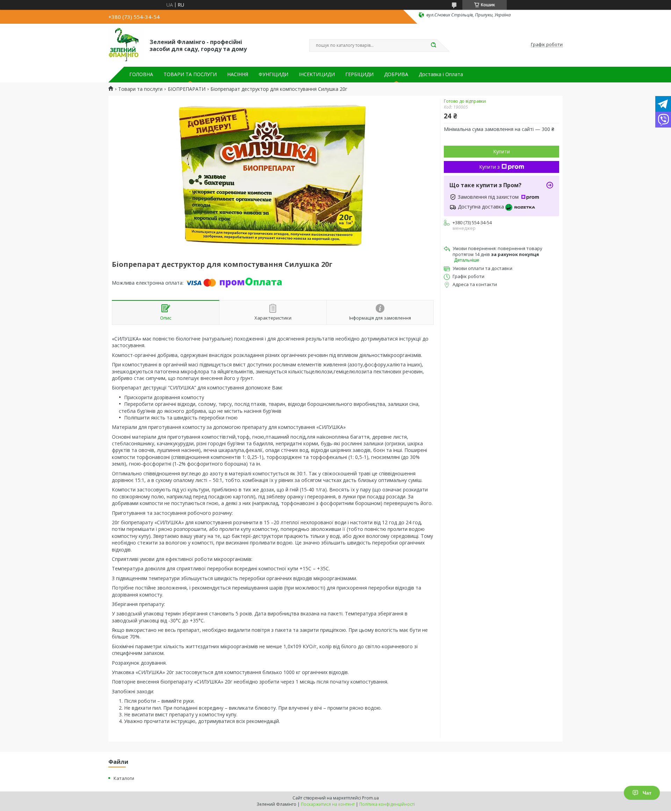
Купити (501, 151)
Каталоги (124, 778)
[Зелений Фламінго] (125, 44)
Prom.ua (370, 798)
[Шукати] (433, 45)
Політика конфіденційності (387, 804)
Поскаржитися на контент (328, 804)
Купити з (489, 166)
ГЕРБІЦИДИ (359, 74)
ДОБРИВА (396, 74)
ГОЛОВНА (141, 74)
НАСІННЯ (237, 74)
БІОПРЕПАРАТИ (186, 89)
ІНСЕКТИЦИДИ (317, 74)
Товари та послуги (140, 89)
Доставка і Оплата (441, 74)
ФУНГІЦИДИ (273, 74)
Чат (647, 793)
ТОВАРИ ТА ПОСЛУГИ (190, 74)
